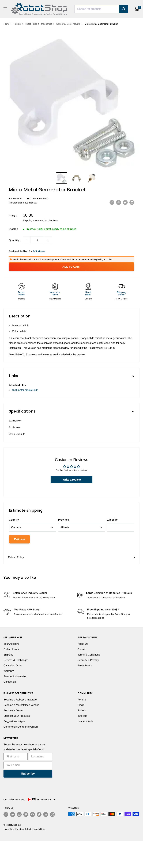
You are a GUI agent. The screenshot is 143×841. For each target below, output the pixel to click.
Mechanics (46, 24)
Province (63, 519)
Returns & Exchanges (16, 660)
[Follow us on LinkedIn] (45, 814)
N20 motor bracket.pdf (24, 389)
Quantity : (15, 240)
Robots (17, 24)
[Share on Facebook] (112, 202)
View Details (55, 299)
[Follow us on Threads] (52, 814)
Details (21, 299)
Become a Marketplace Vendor (21, 704)
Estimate (19, 539)
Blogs (81, 704)
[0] (136, 9)
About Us (83, 643)
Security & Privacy (88, 660)
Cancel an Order (12, 665)
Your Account (11, 643)
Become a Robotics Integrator (20, 699)
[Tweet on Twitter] (125, 202)
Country (14, 519)
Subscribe (28, 773)
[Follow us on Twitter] (12, 814)
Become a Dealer (13, 710)
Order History (11, 649)
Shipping (8, 654)
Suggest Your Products (16, 715)
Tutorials (82, 715)
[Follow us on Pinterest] (25, 814)
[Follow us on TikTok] (39, 814)
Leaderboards (85, 721)
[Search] (123, 9)
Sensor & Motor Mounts (68, 24)
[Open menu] (5, 9)
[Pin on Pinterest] (118, 202)
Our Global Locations (14, 799)
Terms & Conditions (89, 654)
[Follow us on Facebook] (5, 814)
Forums (82, 699)
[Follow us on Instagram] (19, 814)
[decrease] (26, 240)
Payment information (15, 676)
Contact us (9, 681)
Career (81, 649)
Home (6, 24)
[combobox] (96, 9)
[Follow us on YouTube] (32, 814)
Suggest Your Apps (14, 721)
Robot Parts (31, 24)
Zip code (112, 519)
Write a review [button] (71, 479)
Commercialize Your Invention (20, 726)
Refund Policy (16, 557)
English (47, 799)
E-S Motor (15, 198)
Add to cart (71, 266)
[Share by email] (131, 202)
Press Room (85, 665)
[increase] (48, 240)
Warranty (8, 670)
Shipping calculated (33, 220)
